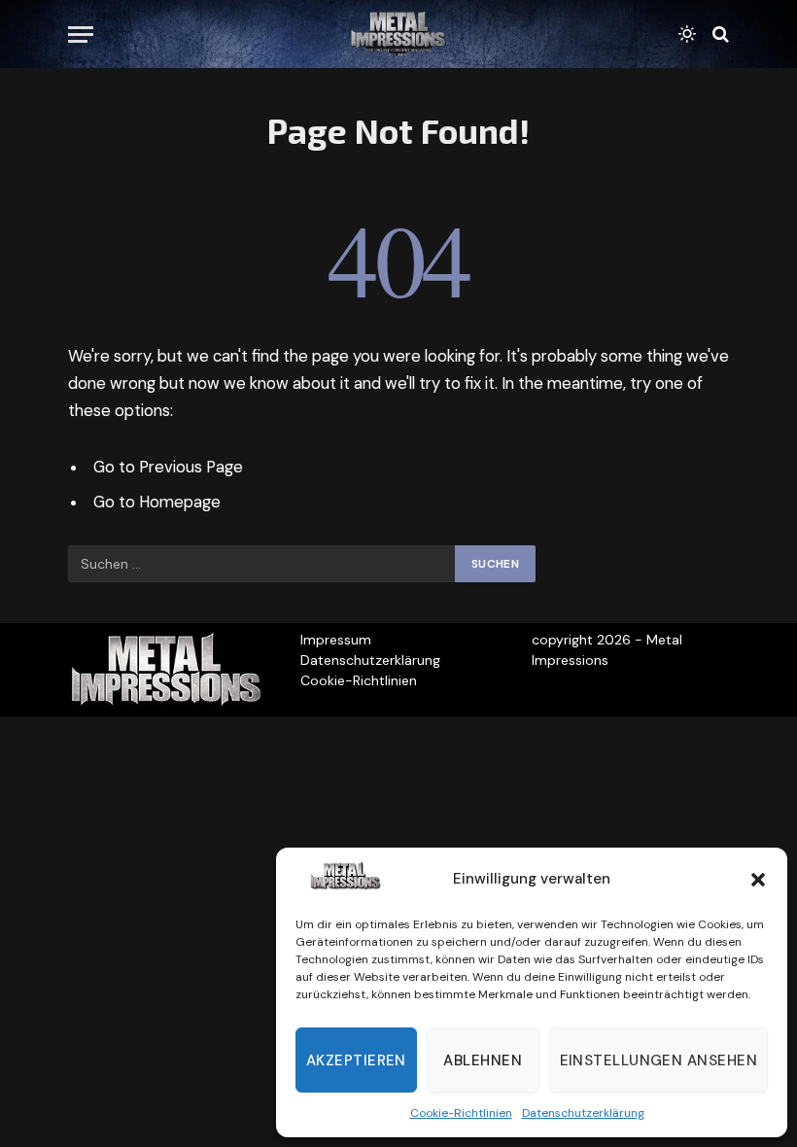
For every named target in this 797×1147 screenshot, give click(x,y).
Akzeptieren (356, 1060)
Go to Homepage (157, 502)
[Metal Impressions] (398, 34)
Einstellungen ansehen (658, 1060)
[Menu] (80, 34)
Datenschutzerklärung (583, 1113)
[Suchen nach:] (262, 563)
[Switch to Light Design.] (687, 34)
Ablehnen (482, 1060)
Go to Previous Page (168, 467)
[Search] (719, 34)
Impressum (335, 639)
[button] (758, 879)
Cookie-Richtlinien (461, 1113)
